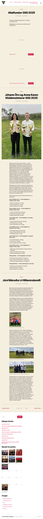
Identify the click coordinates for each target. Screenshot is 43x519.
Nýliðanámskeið (4, 428)
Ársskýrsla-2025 (12, 54)
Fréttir (21, 9)
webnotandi (19, 283)
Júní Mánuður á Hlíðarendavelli (21, 280)
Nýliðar (27, 2)
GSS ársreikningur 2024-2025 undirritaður (17, 83)
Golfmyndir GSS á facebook (7, 506)
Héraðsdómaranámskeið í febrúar (8, 438)
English (36, 3)
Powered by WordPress (19, 516)
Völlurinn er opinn (5, 436)
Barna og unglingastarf (33, 2)
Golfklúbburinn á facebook (7, 504)
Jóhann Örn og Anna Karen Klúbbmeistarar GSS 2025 (21, 96)
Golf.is (4, 502)
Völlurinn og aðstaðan (17, 2)
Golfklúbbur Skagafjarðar (9, 516)
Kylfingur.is (5, 508)
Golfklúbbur (19, 15)
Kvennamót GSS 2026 (6, 424)
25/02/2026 (25, 15)
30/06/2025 (26, 283)
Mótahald (24, 2)
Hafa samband (32, 3)
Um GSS (11, 2)
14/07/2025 (25, 101)
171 (26, 408)
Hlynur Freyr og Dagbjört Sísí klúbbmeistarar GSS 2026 (12, 426)
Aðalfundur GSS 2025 (21, 12)
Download (31, 54)
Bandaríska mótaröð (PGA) (7, 498)
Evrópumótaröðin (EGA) (7, 500)
